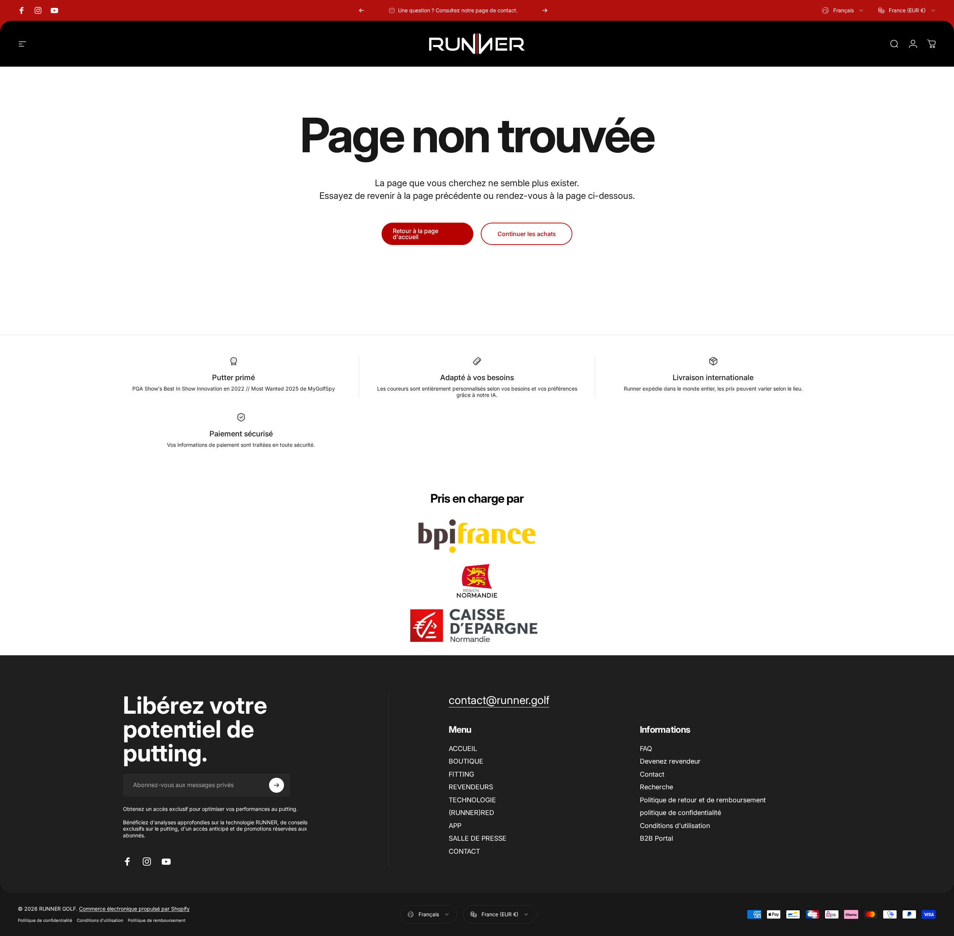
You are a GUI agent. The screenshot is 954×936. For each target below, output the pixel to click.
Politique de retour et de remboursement (703, 800)
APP (455, 826)
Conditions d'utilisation (675, 826)
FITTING (461, 774)
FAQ (646, 748)
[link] (499, 700)
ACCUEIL (463, 748)
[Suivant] (545, 10)
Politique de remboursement (157, 920)
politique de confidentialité (680, 812)
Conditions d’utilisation (100, 920)
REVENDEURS (471, 787)
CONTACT (464, 851)
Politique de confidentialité (45, 920)
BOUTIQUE (466, 761)
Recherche (656, 787)
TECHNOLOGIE (472, 800)
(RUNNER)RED (471, 812)
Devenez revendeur (670, 761)
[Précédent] (361, 10)
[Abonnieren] (276, 785)
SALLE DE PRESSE (477, 838)
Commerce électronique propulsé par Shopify (134, 908)
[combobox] (843, 10)
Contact (652, 774)
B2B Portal (656, 838)
